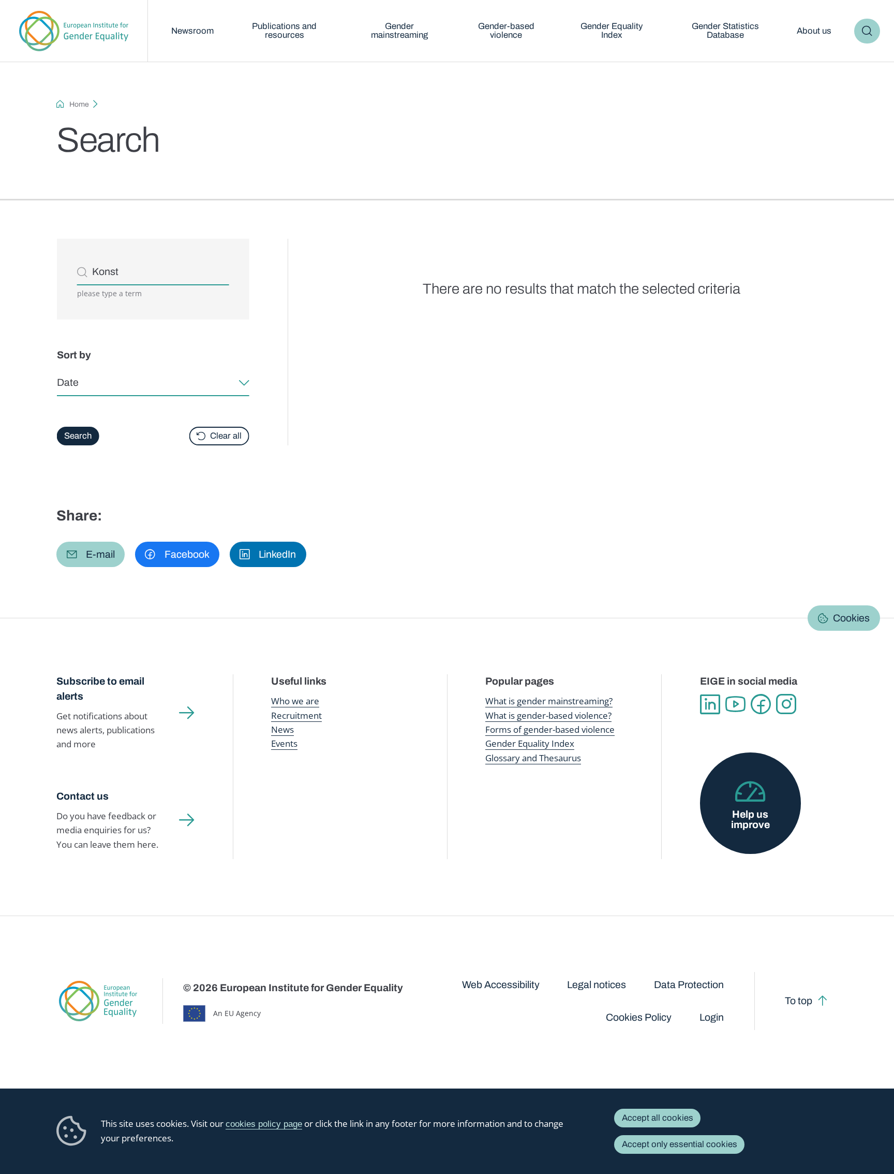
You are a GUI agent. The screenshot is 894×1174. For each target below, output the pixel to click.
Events (284, 743)
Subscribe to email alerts (100, 688)
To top (798, 1000)
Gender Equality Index (611, 30)
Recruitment (296, 715)
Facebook (761, 704)
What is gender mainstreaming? (549, 701)
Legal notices (596, 984)
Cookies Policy (639, 1017)
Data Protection (689, 984)
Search (867, 31)
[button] (90, 554)
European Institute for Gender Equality (73, 31)
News (282, 729)
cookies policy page (264, 1124)
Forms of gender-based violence (550, 729)
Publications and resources (284, 30)
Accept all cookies (657, 1118)
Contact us (82, 796)
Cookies (851, 617)
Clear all (226, 436)
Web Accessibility (501, 984)
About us (814, 31)
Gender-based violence (506, 30)
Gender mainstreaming (399, 30)
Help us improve (750, 819)
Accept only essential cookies (679, 1144)
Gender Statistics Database (725, 30)
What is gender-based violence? (548, 715)
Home (79, 104)
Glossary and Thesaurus (533, 758)
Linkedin (710, 704)
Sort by (73, 355)
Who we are (295, 701)
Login (711, 1017)
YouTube (735, 704)
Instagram (786, 704)
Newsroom (192, 31)
